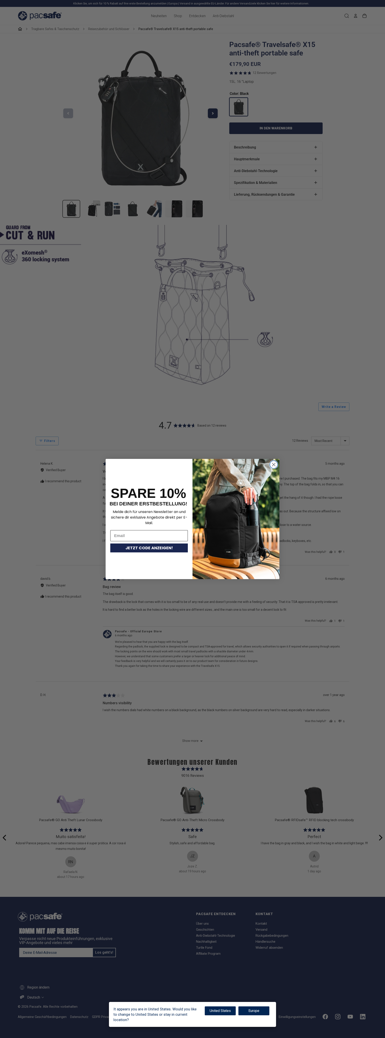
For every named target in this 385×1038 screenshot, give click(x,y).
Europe (253, 1011)
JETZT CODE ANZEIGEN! (149, 548)
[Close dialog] (274, 464)
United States (220, 1011)
